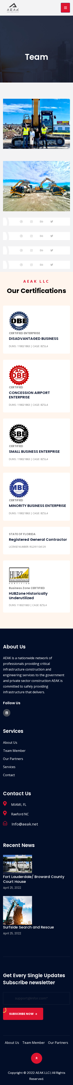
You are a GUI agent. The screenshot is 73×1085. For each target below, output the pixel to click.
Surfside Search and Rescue (28, 927)
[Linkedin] (6, 712)
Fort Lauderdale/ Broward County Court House (33, 879)
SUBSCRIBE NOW (21, 1014)
